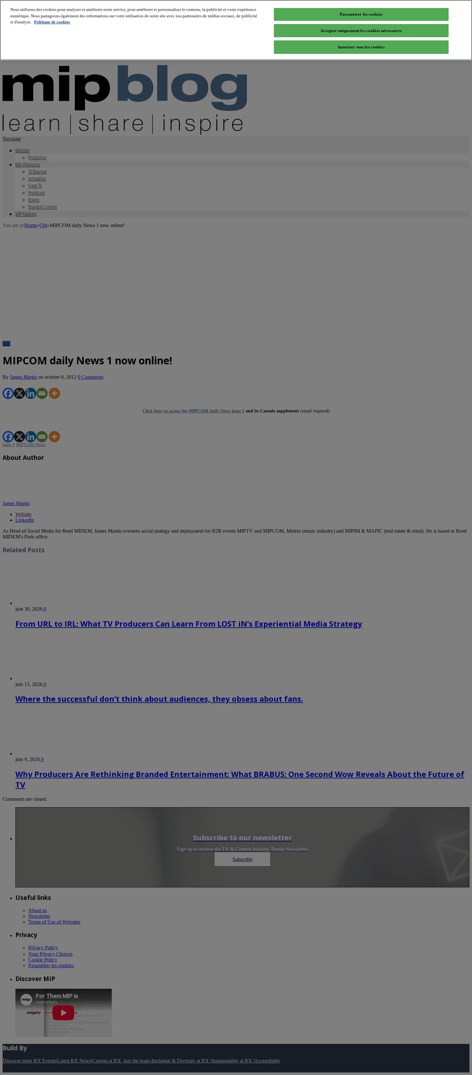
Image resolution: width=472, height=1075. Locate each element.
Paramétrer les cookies (361, 14)
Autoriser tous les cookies (360, 47)
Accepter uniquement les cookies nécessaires (361, 30)
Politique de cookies (52, 22)
